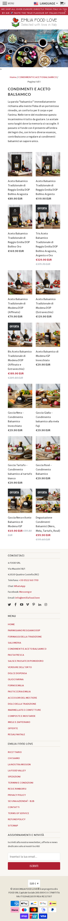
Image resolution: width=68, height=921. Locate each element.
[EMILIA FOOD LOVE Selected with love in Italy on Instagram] (46, 605)
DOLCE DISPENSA (17, 673)
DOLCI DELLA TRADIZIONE (22, 703)
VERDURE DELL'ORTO (20, 667)
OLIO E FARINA (16, 679)
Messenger (25, 591)
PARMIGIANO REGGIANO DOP (24, 630)
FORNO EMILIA (16, 685)
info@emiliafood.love (27, 597)
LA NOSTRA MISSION (19, 764)
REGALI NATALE (16, 734)
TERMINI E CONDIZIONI (20, 782)
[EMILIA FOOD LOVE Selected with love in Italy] (34, 23)
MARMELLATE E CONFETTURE (24, 709)
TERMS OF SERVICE (18, 813)
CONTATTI (14, 807)
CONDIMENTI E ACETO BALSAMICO (37, 77)
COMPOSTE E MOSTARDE (22, 716)
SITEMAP (13, 825)
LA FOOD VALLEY (17, 770)
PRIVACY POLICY (17, 795)
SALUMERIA (14, 642)
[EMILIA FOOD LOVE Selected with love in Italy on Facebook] (16, 605)
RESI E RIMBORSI (17, 788)
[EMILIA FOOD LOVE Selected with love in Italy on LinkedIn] (40, 605)
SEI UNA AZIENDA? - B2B (21, 801)
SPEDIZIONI (14, 776)
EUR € (34, 883)
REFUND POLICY (16, 819)
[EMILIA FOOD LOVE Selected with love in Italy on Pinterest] (34, 605)
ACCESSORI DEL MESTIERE (22, 697)
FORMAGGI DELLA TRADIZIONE (25, 636)
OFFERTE (13, 728)
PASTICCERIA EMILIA (19, 691)
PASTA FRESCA (16, 654)
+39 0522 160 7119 (29, 580)
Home (13, 77)
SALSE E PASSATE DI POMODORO (25, 660)
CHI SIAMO (14, 758)
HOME (11, 624)
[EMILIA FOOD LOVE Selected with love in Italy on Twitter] (10, 605)
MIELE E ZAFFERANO (19, 722)
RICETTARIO (15, 752)
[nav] (8, 3)
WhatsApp (19, 586)
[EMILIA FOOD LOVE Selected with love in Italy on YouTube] (22, 605)
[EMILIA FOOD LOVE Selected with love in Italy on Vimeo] (28, 605)
